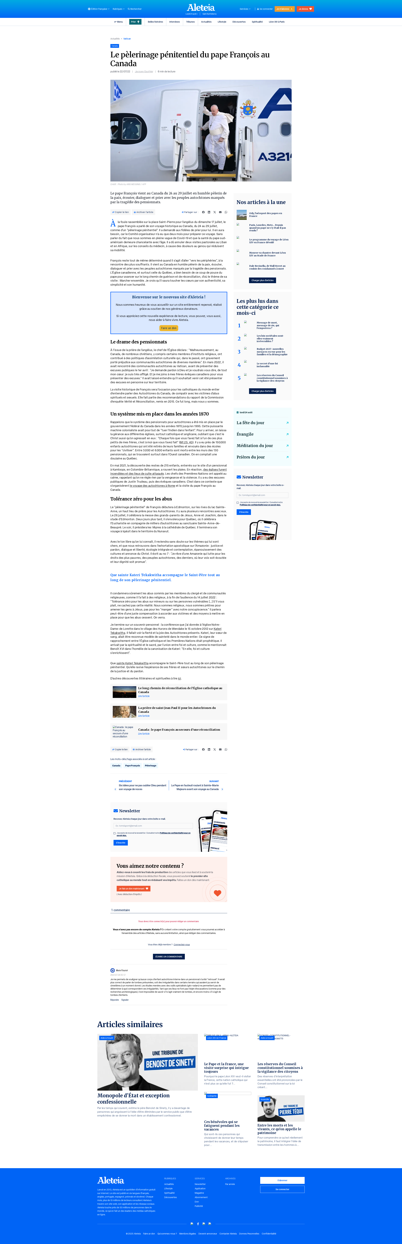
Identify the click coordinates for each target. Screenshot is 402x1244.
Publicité (199, 1206)
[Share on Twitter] (214, 212)
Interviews (174, 21)
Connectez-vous (182, 944)
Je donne (303, 8)
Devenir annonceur (207, 1233)
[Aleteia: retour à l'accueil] (201, 7)
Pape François (132, 765)
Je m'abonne (283, 8)
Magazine (199, 1193)
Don (197, 1201)
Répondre (114, 1000)
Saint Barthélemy (210, 14)
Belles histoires (155, 21)
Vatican (127, 38)
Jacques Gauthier (144, 71)
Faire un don (168, 328)
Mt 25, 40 (186, 442)
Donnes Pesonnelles (249, 1233)
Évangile (245, 434)
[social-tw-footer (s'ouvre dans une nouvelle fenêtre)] (204, 1224)
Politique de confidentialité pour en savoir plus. (260, 504)
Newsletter (200, 1184)
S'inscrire (120, 842)
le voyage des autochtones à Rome (152, 485)
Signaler (125, 1000)
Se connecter (266, 9)
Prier (133, 21)
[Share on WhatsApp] (226, 212)
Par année (230, 1184)
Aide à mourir (106, 1038)
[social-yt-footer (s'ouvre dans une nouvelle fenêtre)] (192, 1224)
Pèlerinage (150, 765)
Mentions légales (187, 1233)
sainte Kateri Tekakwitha (133, 663)
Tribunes (190, 21)
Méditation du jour (255, 445)
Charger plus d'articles (263, 280)
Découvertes (239, 21)
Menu (120, 21)
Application (200, 1188)
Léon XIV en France (216, 1038)
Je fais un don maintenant (131, 888)
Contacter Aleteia (228, 1233)
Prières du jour (251, 457)
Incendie (265, 1099)
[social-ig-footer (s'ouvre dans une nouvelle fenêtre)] (210, 1224)
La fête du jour (250, 422)
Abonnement (201, 1197)
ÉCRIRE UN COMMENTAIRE (168, 956)
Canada (116, 765)
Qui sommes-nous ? (167, 1233)
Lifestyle (222, 21)
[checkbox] (114, 833)
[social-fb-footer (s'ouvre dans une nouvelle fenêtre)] (198, 1224)
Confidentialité (269, 1233)
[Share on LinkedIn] (209, 212)
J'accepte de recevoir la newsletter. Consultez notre (153, 834)
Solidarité (212, 1096)
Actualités (206, 21)
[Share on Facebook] (203, 212)
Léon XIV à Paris (277, 21)
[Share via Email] (220, 212)
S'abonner (282, 1180)
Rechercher (136, 9)
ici (179, 678)
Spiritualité (257, 21)
